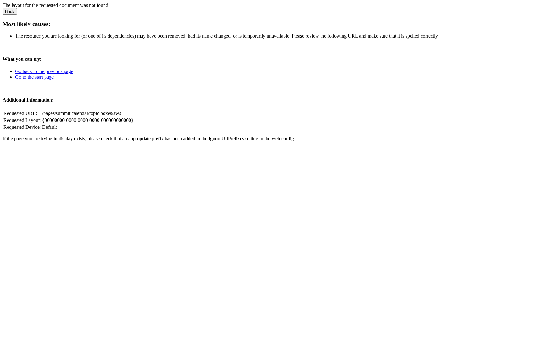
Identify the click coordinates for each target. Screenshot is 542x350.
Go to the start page (34, 77)
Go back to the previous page (44, 71)
